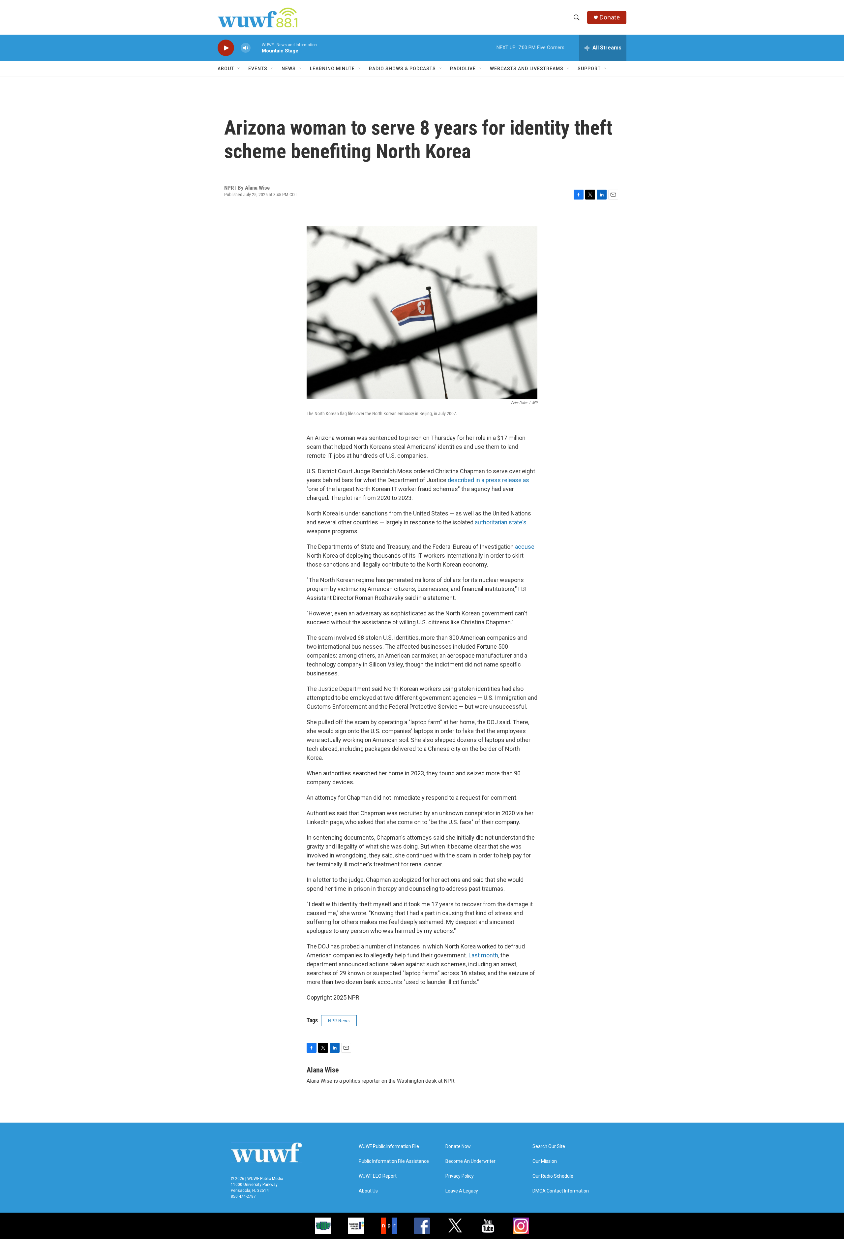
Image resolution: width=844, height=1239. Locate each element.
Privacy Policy (459, 1176)
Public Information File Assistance (394, 1161)
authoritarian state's (501, 522)
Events (257, 68)
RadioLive (463, 68)
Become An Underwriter (470, 1161)
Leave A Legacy (461, 1191)
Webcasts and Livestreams (526, 68)
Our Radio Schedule (552, 1176)
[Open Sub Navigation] (239, 68)
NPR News (339, 1020)
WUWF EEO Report (378, 1176)
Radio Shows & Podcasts (402, 68)
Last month (483, 955)
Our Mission (544, 1161)
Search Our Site (548, 1146)
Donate (609, 17)
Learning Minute (332, 68)
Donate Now (458, 1146)
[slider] (256, 47)
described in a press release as (488, 480)
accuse (524, 546)
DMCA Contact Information (560, 1191)
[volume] (245, 48)
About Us (368, 1191)
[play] (226, 48)
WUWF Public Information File (389, 1146)
